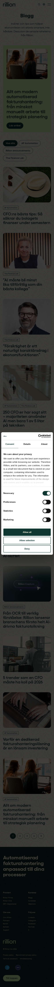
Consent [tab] (9, 444)
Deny (27, 549)
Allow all (27, 532)
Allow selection (27, 540)
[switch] (46, 502)
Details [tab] (27, 444)
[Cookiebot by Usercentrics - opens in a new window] (38, 436)
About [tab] (44, 444)
